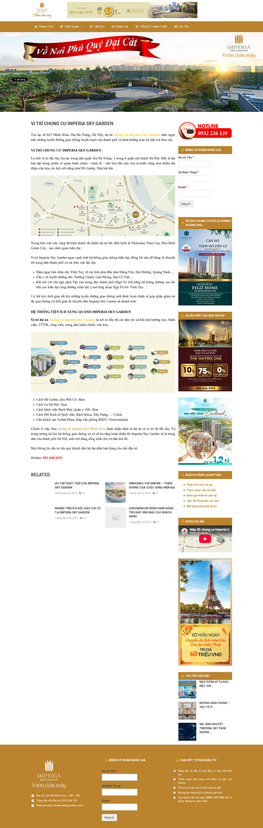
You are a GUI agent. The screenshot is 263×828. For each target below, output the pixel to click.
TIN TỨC (183, 26)
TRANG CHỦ (45, 26)
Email (182, 187)
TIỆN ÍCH (98, 26)
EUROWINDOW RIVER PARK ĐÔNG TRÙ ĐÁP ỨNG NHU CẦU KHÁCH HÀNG (151, 512)
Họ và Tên (186, 157)
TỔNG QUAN (71, 26)
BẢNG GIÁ (121, 26)
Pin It (15, 90)
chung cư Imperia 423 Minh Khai (81, 429)
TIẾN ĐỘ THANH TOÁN (153, 26)
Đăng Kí (186, 203)
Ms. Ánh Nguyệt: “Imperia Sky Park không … (212, 728)
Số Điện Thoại (188, 172)
